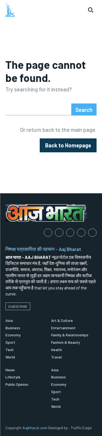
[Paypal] (70, 233)
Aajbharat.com (35, 427)
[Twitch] (81, 233)
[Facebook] (48, 233)
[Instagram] (59, 233)
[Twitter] (92, 233)
